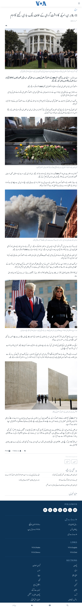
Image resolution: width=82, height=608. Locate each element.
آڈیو (39, 580)
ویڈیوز (39, 575)
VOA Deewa (35, 552)
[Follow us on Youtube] (65, 510)
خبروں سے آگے (35, 590)
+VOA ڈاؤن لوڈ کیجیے (34, 524)
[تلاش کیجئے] (67, 605)
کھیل (75, 585)
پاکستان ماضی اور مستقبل (34, 595)
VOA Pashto (36, 547)
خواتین (75, 590)
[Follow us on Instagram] (60, 510)
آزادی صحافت (36, 565)
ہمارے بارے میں (72, 534)
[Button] (6, 25)
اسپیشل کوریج (36, 585)
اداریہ (38, 570)
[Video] (32, 605)
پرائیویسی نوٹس (73, 529)
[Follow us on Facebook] (75, 510)
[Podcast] (50, 510)
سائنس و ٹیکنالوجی (72, 599)
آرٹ (75, 595)
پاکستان (75, 565)
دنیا (76, 580)
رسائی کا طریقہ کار (72, 524)
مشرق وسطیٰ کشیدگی (35, 599)
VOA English (72, 547)
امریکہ (75, 10)
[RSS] (55, 510)
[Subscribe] (45, 510)
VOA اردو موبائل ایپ (34, 529)
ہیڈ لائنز (14, 605)
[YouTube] (50, 605)
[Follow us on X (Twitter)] (70, 510)
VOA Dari (73, 552)
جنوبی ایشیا (74, 575)
